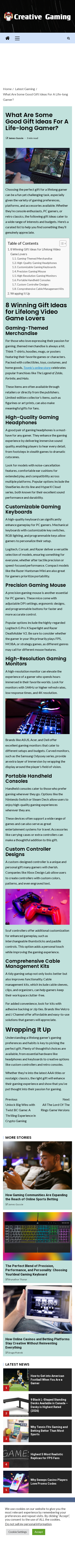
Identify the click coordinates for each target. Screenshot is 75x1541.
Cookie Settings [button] (17, 1531)
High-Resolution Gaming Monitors (37, 275)
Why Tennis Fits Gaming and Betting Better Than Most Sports (49, 1430)
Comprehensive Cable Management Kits (40, 288)
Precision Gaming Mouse (31, 271)
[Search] (68, 38)
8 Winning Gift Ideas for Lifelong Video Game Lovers (35, 252)
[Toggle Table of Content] (60, 243)
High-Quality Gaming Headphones (37, 262)
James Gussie (16, 138)
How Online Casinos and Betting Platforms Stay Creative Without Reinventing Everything (37, 1343)
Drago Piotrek (15, 1352)
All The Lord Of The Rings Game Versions (55, 1104)
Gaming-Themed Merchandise (34, 258)
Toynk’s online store (37, 367)
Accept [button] (39, 1531)
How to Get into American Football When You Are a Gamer (47, 1379)
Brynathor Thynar (17, 1279)
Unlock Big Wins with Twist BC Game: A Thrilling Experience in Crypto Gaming (20, 1110)
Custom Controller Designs (33, 284)
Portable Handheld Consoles (33, 280)
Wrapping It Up (20, 293)
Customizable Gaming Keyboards (36, 267)
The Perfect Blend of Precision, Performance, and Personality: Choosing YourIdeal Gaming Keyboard (36, 1270)
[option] (37, 1378)
